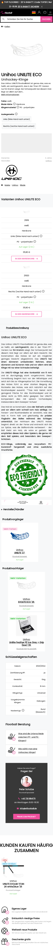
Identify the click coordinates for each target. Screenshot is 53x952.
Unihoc (49, 160)
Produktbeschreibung (17, 327)
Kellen (7, 26)
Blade (22, 185)
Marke (7, 185)
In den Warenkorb (24, 259)
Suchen (46, 19)
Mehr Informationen (10, 94)
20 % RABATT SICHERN (28, 6)
